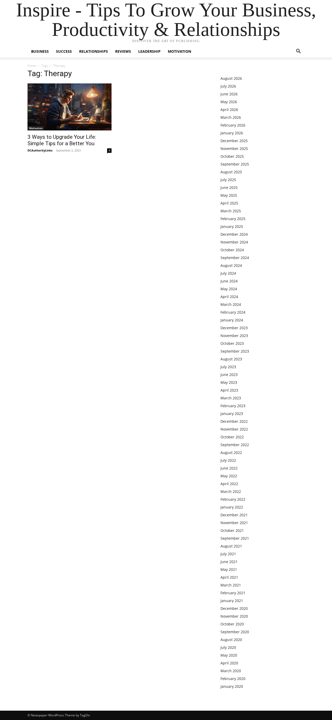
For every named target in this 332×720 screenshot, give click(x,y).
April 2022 (229, 483)
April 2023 (229, 390)
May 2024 (228, 288)
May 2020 (228, 655)
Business (40, 51)
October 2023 (232, 343)
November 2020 (234, 616)
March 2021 (230, 585)
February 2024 (232, 312)
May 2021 (228, 569)
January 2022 (231, 507)
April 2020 (229, 662)
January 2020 (231, 686)
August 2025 (231, 171)
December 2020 (234, 608)
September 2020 (234, 631)
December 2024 (234, 234)
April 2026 (229, 109)
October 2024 (232, 249)
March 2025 (230, 210)
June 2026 (229, 93)
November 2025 (234, 148)
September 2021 (234, 538)
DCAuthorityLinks (39, 150)
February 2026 (232, 125)
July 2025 (228, 179)
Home (31, 65)
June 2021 (229, 561)
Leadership (149, 51)
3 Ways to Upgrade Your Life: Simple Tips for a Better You (61, 140)
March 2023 (230, 397)
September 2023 (234, 351)
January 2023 (231, 413)
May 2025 (228, 195)
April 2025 (229, 203)
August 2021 (231, 546)
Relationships (93, 51)
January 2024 (231, 320)
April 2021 (229, 577)
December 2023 (234, 327)
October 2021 (232, 530)
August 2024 (231, 265)
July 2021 (228, 553)
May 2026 (228, 101)
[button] (298, 51)
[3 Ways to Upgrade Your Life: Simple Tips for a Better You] (69, 106)
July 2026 (228, 86)
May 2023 (228, 382)
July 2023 (228, 366)
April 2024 (229, 296)
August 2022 (231, 452)
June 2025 (229, 187)
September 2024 (234, 257)
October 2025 (232, 156)
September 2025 (234, 164)
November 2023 (234, 335)
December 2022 (234, 421)
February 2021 (232, 592)
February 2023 (232, 405)
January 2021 (231, 600)
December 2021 (234, 514)
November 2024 (234, 242)
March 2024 (230, 304)
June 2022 (229, 468)
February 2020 (232, 678)
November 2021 (234, 522)
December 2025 (234, 140)
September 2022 (234, 444)
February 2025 (232, 218)
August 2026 (231, 78)
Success (64, 51)
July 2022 (228, 460)
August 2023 (231, 358)
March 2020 (230, 670)
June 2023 (229, 374)
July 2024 (228, 273)
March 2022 (230, 491)
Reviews (123, 51)
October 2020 (232, 624)
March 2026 (230, 117)
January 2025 (231, 226)
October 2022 (232, 436)
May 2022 (228, 475)
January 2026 (231, 132)
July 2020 (228, 647)
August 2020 (231, 639)
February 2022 (232, 499)
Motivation (179, 51)
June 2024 (229, 281)
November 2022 (234, 429)
